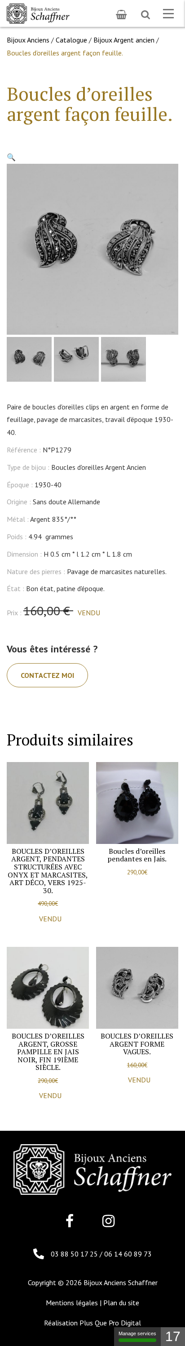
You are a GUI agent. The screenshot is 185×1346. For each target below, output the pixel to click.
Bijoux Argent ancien (123, 39)
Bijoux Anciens (28, 39)
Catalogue (71, 39)
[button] (11, 157)
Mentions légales (72, 1302)
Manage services (137, 1333)
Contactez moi (47, 675)
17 (173, 1336)
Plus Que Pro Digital (110, 1322)
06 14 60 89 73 (128, 1253)
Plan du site (121, 1302)
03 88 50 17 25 (75, 1253)
